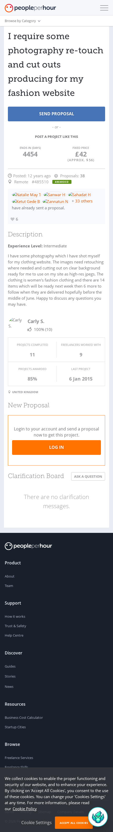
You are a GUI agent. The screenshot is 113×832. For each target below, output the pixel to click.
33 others (84, 201)
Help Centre (14, 635)
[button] (103, 8)
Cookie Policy (25, 808)
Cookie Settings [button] (36, 822)
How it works (15, 616)
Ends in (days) (30, 148)
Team (9, 585)
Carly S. (36, 321)
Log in (56, 447)
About (9, 576)
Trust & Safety (15, 625)
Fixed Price (81, 148)
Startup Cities (15, 727)
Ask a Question (88, 476)
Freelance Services (19, 757)
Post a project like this (56, 136)
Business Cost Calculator (24, 717)
